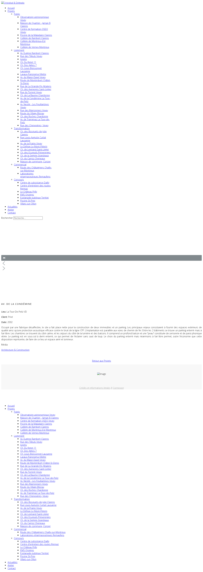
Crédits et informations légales (95, 387)
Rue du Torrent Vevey (31, 92)
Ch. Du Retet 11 (28, 62)
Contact (12, 212)
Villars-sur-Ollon (28, 203)
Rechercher (7, 217)
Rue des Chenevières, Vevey (34, 125)
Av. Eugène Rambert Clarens (34, 53)
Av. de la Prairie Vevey (31, 143)
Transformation (22, 128)
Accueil (11, 8)
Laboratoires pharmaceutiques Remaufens (35, 175)
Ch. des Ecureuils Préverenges (35, 152)
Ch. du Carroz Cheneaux (32, 158)
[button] (4, 258)
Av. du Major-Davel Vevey (33, 77)
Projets (11, 11)
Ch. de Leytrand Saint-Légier (34, 149)
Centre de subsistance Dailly (34, 182)
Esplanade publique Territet (34, 197)
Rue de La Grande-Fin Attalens (35, 86)
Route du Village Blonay (32, 113)
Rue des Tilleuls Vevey (31, 56)
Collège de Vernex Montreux (34, 47)
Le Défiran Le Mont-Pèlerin (33, 146)
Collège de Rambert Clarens (34, 38)
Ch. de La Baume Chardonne (35, 95)
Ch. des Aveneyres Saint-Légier (35, 89)
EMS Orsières (27, 194)
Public (17, 14)
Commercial (20, 164)
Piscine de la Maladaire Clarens (36, 35)
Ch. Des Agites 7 (28, 65)
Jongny (23, 59)
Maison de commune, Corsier (35, 161)
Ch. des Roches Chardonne (34, 116)
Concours (19, 179)
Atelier (11, 209)
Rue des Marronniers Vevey (34, 110)
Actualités (12, 206)
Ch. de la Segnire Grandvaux (34, 155)
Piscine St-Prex (27, 200)
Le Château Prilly (28, 191)
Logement (19, 50)
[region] (101, 248)
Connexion (118, 387)
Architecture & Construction (15, 349)
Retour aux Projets (101, 360)
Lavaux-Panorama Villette (33, 74)
